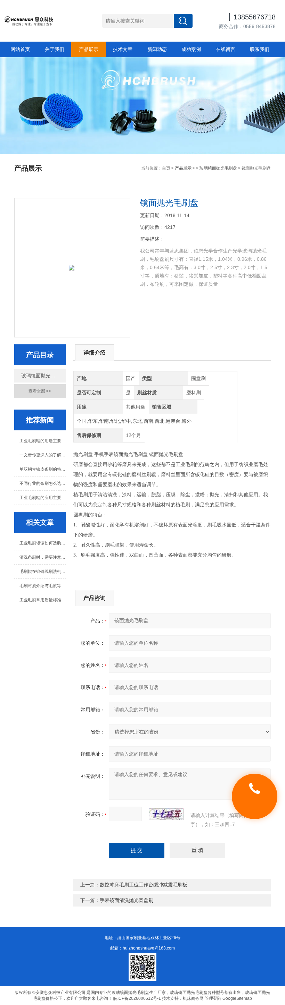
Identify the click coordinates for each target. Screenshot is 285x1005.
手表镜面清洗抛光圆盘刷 (126, 900)
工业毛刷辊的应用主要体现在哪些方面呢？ (42, 497)
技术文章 (122, 49)
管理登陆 (213, 998)
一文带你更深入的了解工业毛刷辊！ (42, 455)
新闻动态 (157, 49)
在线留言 (225, 49)
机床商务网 (193, 998)
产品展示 (88, 49)
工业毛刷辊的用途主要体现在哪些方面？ (42, 440)
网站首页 (20, 49)
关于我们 (54, 49)
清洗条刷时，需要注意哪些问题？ (42, 557)
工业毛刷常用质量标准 (40, 600)
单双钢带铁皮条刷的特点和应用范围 (42, 469)
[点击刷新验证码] (166, 814)
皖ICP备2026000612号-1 (137, 998)
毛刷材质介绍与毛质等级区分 (42, 585)
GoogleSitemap (237, 998)
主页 (166, 168)
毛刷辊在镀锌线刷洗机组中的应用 (42, 571)
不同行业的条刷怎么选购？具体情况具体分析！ (42, 483)
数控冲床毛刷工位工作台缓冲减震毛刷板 (143, 884)
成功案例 (191, 49)
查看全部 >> (39, 391)
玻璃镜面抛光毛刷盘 (218, 168)
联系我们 (259, 49)
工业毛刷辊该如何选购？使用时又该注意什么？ (42, 543)
